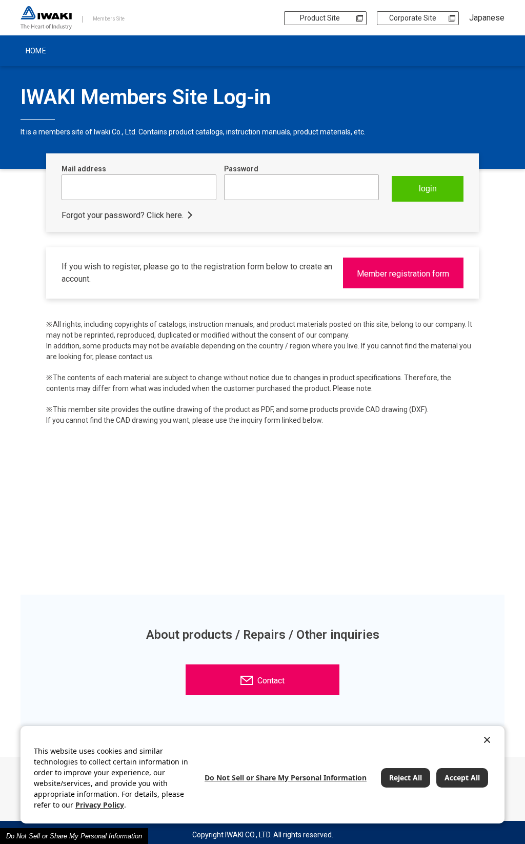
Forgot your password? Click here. (123, 215)
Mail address (84, 169)
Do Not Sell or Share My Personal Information (74, 836)
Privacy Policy (99, 805)
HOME (36, 51)
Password (241, 169)
